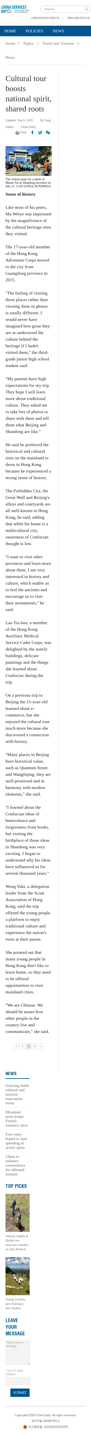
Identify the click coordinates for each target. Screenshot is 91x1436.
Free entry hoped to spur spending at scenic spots (16, 1141)
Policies (34, 31)
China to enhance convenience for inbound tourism (15, 1165)
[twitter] (40, 132)
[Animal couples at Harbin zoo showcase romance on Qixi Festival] (18, 1212)
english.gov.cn (79, 18)
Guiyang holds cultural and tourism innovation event (17, 1094)
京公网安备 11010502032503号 (48, 1427)
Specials (13, 42)
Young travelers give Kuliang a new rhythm (15, 1304)
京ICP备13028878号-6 (45, 1421)
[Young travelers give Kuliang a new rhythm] (18, 1275)
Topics (39, 42)
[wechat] (48, 132)
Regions (64, 42)
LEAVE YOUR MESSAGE (15, 1327)
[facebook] (32, 132)
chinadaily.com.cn (45, 18)
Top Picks (16, 1186)
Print (23, 132)
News (58, 31)
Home (10, 31)
